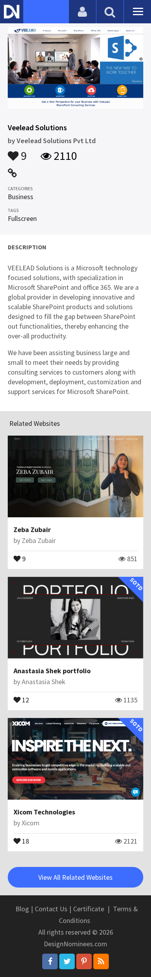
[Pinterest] (84, 961)
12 (25, 699)
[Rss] (101, 961)
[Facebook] (50, 961)
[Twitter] (67, 961)
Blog (22, 908)
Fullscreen (22, 218)
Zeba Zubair (32, 529)
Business (20, 196)
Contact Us (51, 908)
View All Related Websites (75, 877)
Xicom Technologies (44, 811)
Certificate (88, 908)
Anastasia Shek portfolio (52, 670)
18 (25, 840)
